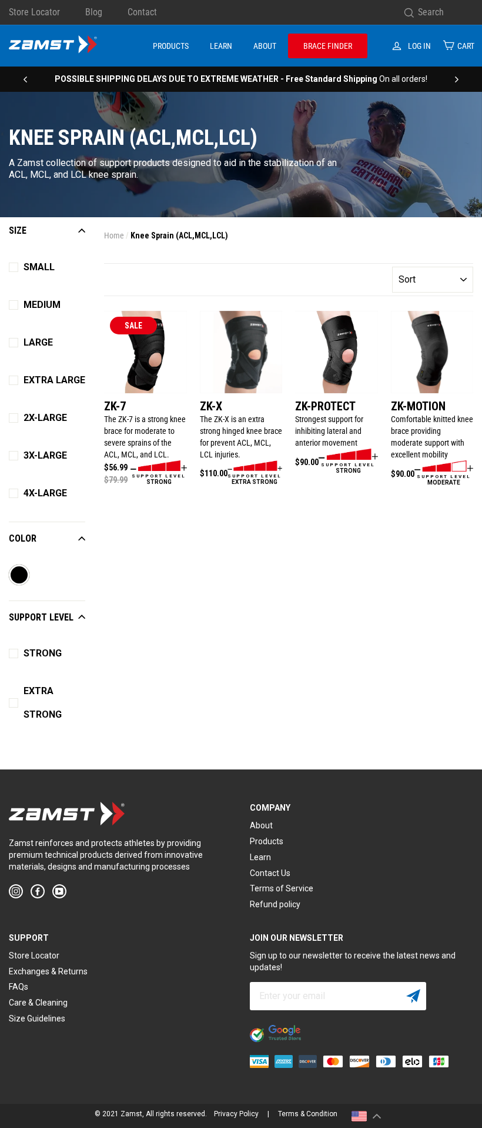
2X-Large (45, 417)
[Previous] (25, 79)
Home (114, 235)
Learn (221, 46)
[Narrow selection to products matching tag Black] (19, 576)
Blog (93, 12)
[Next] (456, 79)
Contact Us (270, 873)
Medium (42, 304)
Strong (43, 653)
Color (22, 538)
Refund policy (275, 904)
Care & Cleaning (38, 1002)
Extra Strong (43, 702)
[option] (241, 78)
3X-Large (45, 455)
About (264, 46)
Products (171, 46)
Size (17, 230)
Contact (142, 12)
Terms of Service (281, 888)
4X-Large (45, 493)
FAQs (18, 987)
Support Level (41, 617)
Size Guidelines (37, 1018)
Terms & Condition (307, 1114)
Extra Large (54, 380)
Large (38, 342)
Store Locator (34, 12)
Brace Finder (327, 46)
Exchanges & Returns (48, 971)
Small (39, 267)
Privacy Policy (236, 1114)
